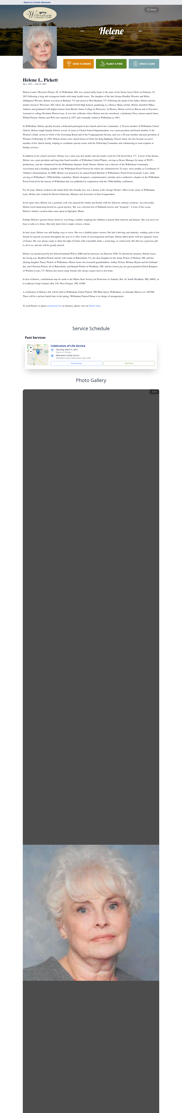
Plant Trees (129, 363)
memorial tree (55, 305)
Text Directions (76, 363)
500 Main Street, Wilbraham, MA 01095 (73, 358)
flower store (95, 305)
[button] (38, 352)
